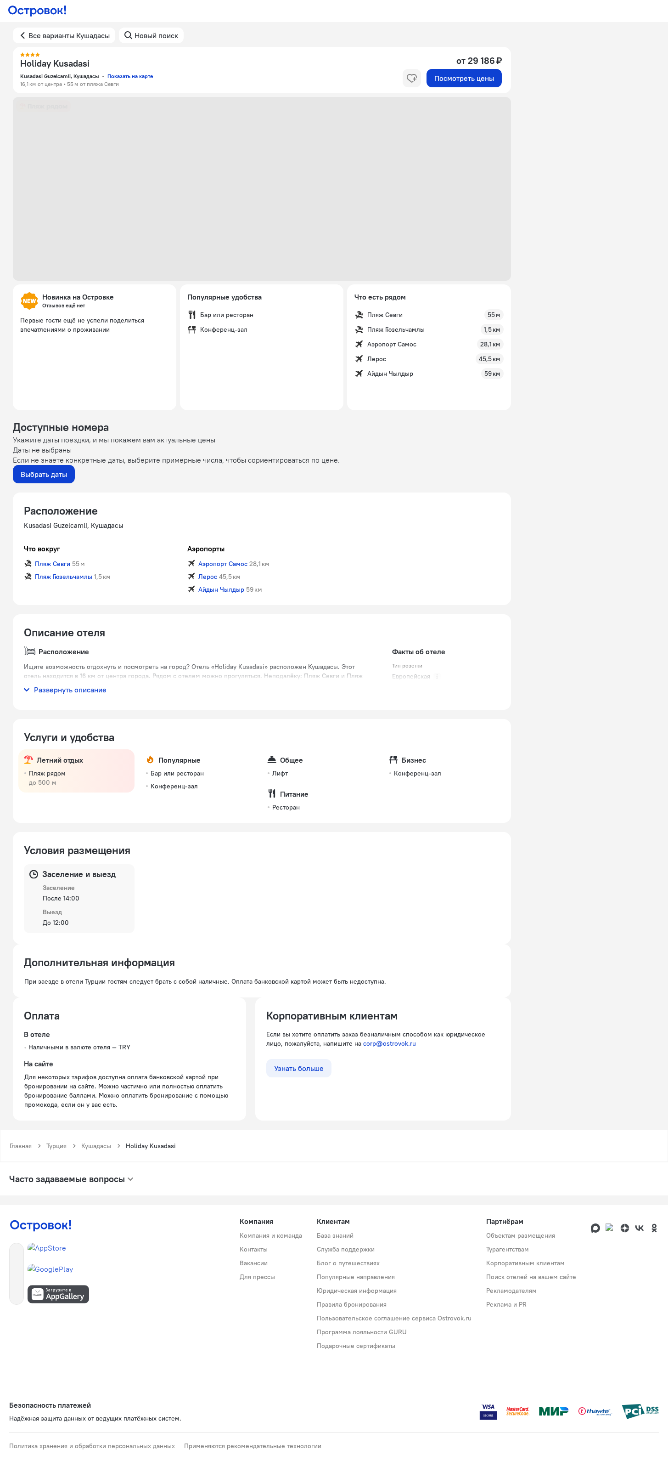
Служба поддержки (346, 1249)
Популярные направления (356, 1277)
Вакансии (254, 1263)
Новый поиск (156, 35)
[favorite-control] (412, 78)
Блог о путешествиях (348, 1263)
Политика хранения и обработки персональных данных (92, 1446)
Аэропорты (206, 548)
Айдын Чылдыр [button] (221, 589)
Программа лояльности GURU (362, 1332)
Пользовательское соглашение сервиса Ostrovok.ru (394, 1318)
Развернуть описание (70, 689)
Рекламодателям (511, 1290)
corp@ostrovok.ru (389, 1043)
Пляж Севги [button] (52, 564)
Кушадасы (96, 1146)
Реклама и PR (506, 1304)
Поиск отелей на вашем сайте (531, 1277)
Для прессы (257, 1277)
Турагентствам (507, 1249)
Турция (56, 1146)
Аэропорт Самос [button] (222, 564)
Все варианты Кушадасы (69, 35)
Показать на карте (130, 76)
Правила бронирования (352, 1304)
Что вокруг (42, 548)
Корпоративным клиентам (525, 1263)
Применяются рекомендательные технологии (252, 1446)
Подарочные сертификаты (356, 1346)
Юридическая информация (357, 1290)
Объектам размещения (520, 1235)
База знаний (335, 1235)
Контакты (254, 1249)
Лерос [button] (207, 576)
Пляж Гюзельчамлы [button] (63, 576)
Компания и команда (271, 1235)
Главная (21, 1146)
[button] (262, 189)
